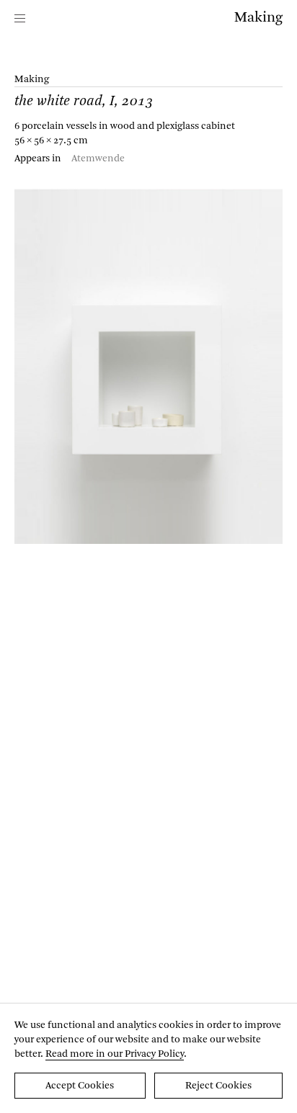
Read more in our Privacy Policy (114, 1054)
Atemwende (98, 158)
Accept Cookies (79, 1086)
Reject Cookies (218, 1086)
